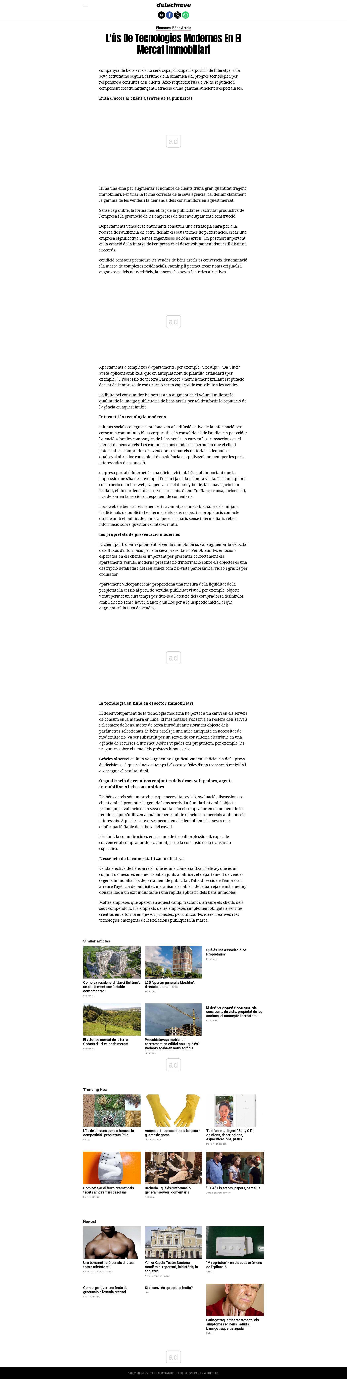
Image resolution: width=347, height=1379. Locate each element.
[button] (85, 5)
